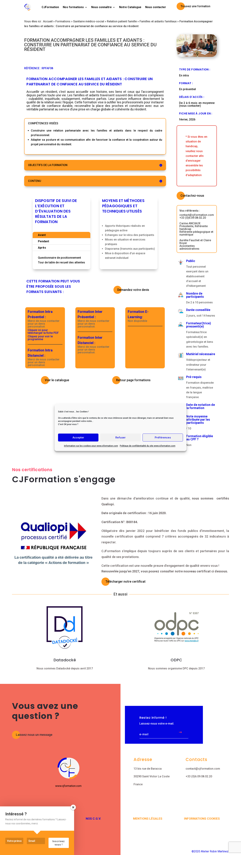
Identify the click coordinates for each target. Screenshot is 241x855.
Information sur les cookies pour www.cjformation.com (91, 446)
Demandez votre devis (133, 290)
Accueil (48, 21)
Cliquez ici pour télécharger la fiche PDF (43, 331)
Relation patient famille (122, 21)
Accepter (78, 437)
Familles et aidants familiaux (158, 21)
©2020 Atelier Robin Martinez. (210, 851)
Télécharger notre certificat (125, 581)
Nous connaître (101, 7)
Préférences (163, 437)
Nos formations (73, 7)
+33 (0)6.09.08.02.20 (199, 776)
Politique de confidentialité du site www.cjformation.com (147, 446)
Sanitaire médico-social (88, 21)
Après (42, 247)
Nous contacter (155, 7)
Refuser (120, 437)
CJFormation (50, 7)
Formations (62, 21)
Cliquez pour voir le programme (40, 338)
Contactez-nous (192, 195)
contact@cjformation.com (203, 768)
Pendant (43, 241)
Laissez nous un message (34, 735)
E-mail (144, 734)
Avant (42, 235)
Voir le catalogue (57, 380)
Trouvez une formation (195, 6)
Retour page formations (133, 380)
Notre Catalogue (130, 7)
